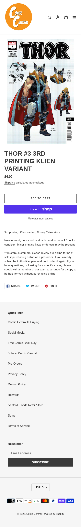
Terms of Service (19, 425)
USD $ (39, 487)
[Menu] (74, 17)
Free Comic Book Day (22, 342)
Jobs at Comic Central (22, 353)
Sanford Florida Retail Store (25, 405)
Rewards (13, 394)
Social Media (16, 332)
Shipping (9, 182)
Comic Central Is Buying (23, 322)
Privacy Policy (17, 374)
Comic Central (34, 514)
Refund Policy (17, 384)
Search (12, 415)
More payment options (40, 218)
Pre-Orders (15, 363)
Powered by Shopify (53, 514)
